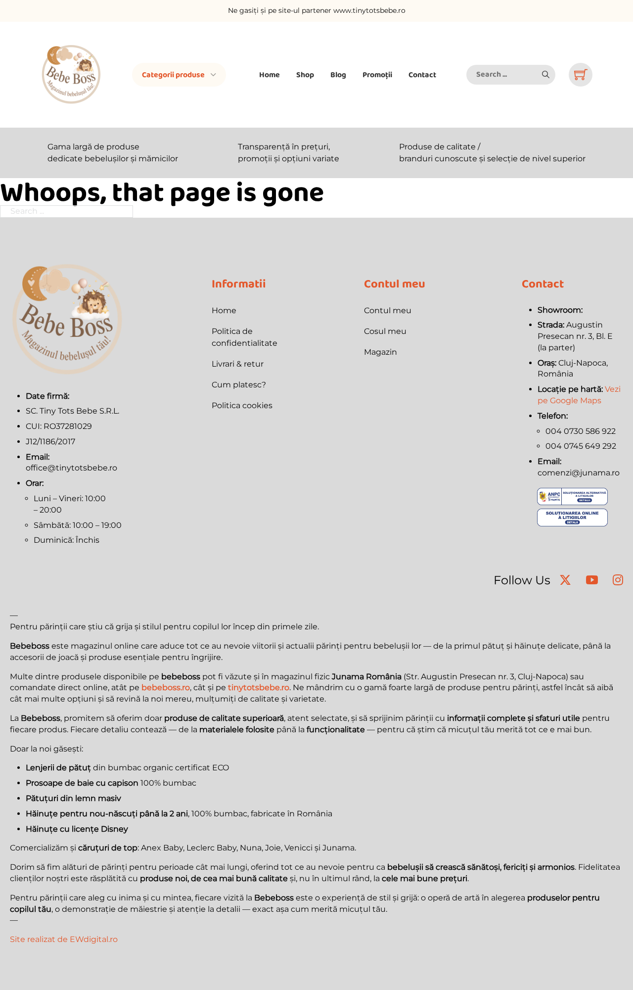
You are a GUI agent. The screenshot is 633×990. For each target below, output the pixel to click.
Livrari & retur (238, 364)
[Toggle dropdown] (213, 75)
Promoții (377, 74)
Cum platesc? (239, 384)
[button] (545, 75)
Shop (305, 74)
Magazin (380, 352)
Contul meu (387, 310)
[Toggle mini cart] (581, 74)
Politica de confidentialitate (244, 337)
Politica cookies (242, 405)
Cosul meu (385, 331)
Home (269, 74)
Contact (422, 74)
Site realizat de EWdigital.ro (64, 939)
